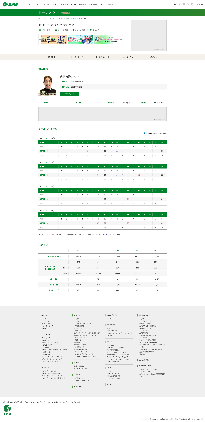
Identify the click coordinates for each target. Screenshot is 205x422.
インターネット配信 (81, 368)
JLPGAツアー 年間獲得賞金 (51, 373)
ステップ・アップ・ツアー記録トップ (87, 333)
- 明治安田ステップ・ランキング (85, 335)
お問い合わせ (76, 402)
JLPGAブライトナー (113, 315)
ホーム (40, 18)
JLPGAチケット (79, 378)
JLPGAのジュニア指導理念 (116, 347)
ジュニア (102, 4)
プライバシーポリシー (23, 402)
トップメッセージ (145, 321)
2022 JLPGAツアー (52, 18)
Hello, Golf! (111, 345)
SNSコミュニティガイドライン (40, 402)
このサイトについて (8, 402)
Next (121, 39)
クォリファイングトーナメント (52, 357)
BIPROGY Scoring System (160, 133)
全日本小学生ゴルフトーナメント (118, 354)
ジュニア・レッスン (48, 326)
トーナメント (37, 4)
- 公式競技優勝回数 (80, 349)
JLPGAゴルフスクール (114, 373)
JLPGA (44, 328)
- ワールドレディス (80, 352)
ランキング (47, 4)
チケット (73, 4)
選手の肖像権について (146, 352)
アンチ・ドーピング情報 (147, 340)
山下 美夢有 (73, 76)
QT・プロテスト (47, 323)
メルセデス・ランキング (50, 371)
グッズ (117, 4)
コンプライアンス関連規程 (148, 342)
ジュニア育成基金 (113, 350)
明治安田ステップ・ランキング (52, 376)
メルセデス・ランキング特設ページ (54, 378)
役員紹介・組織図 (145, 323)
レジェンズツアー (47, 345)
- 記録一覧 (77, 331)
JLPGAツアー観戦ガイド (82, 380)
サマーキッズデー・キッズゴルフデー (119, 359)
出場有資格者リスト (48, 354)
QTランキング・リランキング (52, 359)
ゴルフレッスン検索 (113, 378)
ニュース (27, 4)
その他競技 (45, 347)
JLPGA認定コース (145, 338)
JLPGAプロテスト (113, 331)
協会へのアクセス (145, 328)
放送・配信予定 (79, 366)
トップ (44, 319)
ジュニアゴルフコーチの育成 (116, 352)
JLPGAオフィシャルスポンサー (149, 335)
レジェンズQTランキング (50, 361)
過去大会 (96, 30)
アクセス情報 (80, 30)
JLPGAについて (144, 315)
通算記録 (77, 342)
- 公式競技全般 (79, 347)
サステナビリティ (145, 365)
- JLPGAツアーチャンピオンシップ (86, 356)
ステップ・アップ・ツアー (50, 342)
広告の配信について (160, 49)
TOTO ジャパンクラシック (69, 18)
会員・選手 (82, 4)
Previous (40, 39)
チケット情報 (63, 30)
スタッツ (56, 4)
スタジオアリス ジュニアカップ (117, 357)
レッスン (110, 4)
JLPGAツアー (46, 340)
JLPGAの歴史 (143, 333)
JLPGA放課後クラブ (113, 362)
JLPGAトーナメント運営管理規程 (150, 349)
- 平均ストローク (80, 328)
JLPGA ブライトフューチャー (149, 369)
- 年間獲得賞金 (79, 326)
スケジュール (46, 338)
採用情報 (142, 354)
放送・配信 (64, 4)
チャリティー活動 (145, 372)
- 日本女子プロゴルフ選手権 (83, 354)
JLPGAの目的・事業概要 (147, 326)
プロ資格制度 (92, 4)
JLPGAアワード (144, 331)
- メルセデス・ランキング (83, 323)
